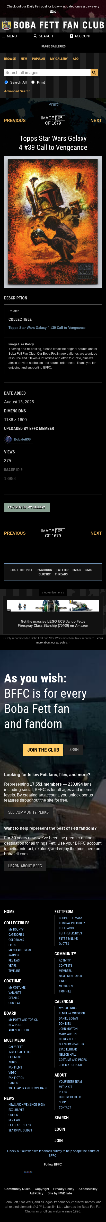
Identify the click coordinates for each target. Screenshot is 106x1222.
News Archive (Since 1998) (26, 1104)
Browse (10, 59)
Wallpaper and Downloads (27, 1088)
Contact (65, 1107)
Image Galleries (19, 1052)
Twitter (62, 570)
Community (65, 953)
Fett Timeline (68, 938)
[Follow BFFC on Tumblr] (53, 1175)
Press (63, 1092)
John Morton (68, 1029)
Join (59, 1140)
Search (45, 36)
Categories (16, 934)
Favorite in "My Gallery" (27, 507)
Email (77, 570)
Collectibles (17, 922)
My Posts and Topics (23, 1020)
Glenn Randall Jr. (72, 1044)
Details (13, 998)
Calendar (64, 1001)
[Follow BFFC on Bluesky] (78, 1175)
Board (10, 1013)
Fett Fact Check (19, 1125)
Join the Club (43, 750)
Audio (12, 1062)
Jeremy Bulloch (70, 1065)
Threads (61, 574)
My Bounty (15, 929)
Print (41, 82)
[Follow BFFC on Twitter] (45, 1175)
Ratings (13, 955)
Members (65, 971)
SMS (88, 570)
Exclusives (16, 1110)
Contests (65, 965)
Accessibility (88, 1189)
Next (96, 120)
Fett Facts (66, 928)
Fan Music (15, 1057)
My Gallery (59, 59)
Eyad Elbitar (68, 1049)
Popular (38, 59)
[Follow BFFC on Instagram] (36, 1175)
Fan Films (15, 1067)
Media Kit (65, 1087)
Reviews (14, 960)
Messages (66, 986)
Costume (12, 981)
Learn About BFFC (25, 865)
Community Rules (17, 1189)
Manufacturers (19, 950)
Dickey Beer (67, 1039)
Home (9, 911)
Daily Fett (15, 1047)
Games (12, 1083)
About (61, 1075)
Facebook (45, 570)
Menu (11, 36)
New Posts (15, 1025)
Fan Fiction (16, 1078)
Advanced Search (17, 91)
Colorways (16, 940)
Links (62, 981)
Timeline (14, 971)
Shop (62, 1102)
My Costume (16, 987)
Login (73, 749)
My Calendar (68, 1008)
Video (12, 1072)
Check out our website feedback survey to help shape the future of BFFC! (53, 1153)
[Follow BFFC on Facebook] (28, 1175)
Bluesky (45, 574)
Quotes (64, 944)
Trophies (65, 991)
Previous (15, 120)
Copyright (42, 1189)
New (24, 59)
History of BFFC (70, 1097)
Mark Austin (67, 1034)
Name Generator (70, 976)
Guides (13, 1115)
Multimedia (14, 1040)
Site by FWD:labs (60, 1193)
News (9, 1098)
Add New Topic (18, 1030)
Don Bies (65, 1023)
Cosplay (14, 1003)
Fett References (70, 933)
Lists (11, 945)
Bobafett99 (22, 439)
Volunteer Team (70, 1081)
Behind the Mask (70, 918)
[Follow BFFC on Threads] (69, 1175)
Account (82, 36)
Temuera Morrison (72, 1013)
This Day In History (72, 923)
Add (75, 59)
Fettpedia (64, 911)
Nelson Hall (67, 1054)
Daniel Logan (68, 1018)
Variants (14, 993)
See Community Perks (28, 812)
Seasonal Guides (20, 1130)
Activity (64, 960)
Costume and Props (73, 1060)
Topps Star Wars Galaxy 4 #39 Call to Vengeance (46, 328)
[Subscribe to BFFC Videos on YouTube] (61, 1175)
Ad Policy (36, 1193)
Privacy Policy (63, 1189)
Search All (18, 82)
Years (12, 965)
